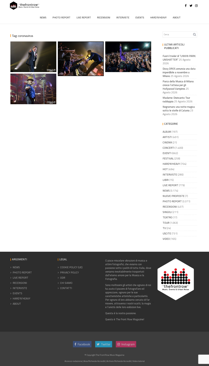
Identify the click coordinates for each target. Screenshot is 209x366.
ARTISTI (167, 137)
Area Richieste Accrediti (94, 361)
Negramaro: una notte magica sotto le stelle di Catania (179, 108)
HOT (165, 169)
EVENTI (167, 153)
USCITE (167, 233)
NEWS (43, 17)
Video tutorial (138, 361)
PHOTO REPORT (61, 17)
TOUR (166, 223)
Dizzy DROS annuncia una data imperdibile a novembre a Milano (179, 72)
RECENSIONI (103, 17)
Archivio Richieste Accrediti (118, 361)
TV (164, 228)
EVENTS (139, 17)
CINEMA (167, 142)
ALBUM (167, 132)
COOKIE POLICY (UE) (71, 267)
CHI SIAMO (66, 283)
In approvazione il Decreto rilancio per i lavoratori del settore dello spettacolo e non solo (80, 48)
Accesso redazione (73, 361)
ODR (62, 278)
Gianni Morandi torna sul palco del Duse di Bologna (34, 59)
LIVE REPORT (84, 17)
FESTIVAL (168, 159)
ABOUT (177, 17)
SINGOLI (167, 212)
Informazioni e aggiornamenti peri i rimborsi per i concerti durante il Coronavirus (129, 51)
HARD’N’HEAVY (158, 17)
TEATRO (167, 217)
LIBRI (166, 180)
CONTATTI (66, 288)
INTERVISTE (122, 17)
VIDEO (166, 239)
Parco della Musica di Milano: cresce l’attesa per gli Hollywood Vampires (178, 85)
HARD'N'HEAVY (171, 164)
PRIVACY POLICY (69, 272)
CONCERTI (169, 148)
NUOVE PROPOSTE (174, 196)
